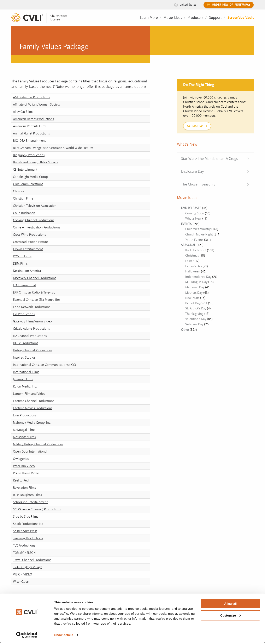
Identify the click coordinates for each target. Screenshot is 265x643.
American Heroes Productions (33, 119)
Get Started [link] (195, 125)
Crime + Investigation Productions (36, 227)
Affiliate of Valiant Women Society (36, 104)
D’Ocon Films (22, 256)
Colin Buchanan (24, 213)
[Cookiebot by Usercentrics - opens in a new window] (27, 635)
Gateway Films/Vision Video (32, 321)
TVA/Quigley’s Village (27, 567)
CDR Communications (28, 184)
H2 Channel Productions (30, 336)
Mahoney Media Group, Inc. (32, 423)
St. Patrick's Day (195, 308)
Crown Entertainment (28, 249)
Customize (228, 615)
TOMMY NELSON (24, 553)
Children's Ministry (198, 229)
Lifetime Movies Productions (32, 408)
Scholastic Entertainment (30, 502)
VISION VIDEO (22, 574)
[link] (42, 18)
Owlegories (21, 459)
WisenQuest (21, 582)
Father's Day (193, 266)
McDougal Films (24, 430)
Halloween (192, 271)
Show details (63, 635)
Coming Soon (194, 213)
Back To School (195, 250)
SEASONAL (188, 245)
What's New (193, 218)
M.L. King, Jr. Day (196, 282)
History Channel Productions (32, 350)
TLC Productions (24, 545)
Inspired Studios (24, 357)
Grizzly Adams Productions (31, 329)
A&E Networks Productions (31, 97)
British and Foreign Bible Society (35, 162)
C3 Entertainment (25, 170)
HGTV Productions (25, 343)
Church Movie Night (199, 234)
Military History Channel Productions (38, 444)
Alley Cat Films (23, 112)
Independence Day (198, 277)
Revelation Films (24, 488)
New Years (192, 298)
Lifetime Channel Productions (33, 401)
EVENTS (186, 224)
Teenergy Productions (28, 538)
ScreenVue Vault (241, 17)
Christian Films (23, 198)
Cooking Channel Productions (33, 220)
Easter (189, 261)
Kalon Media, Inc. (25, 386)
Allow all (230, 603)
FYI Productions (24, 314)
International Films (26, 372)
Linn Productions (24, 415)
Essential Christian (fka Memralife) (36, 300)
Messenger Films (24, 437)
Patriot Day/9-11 (196, 303)
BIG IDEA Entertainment (29, 141)
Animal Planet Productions (31, 133)
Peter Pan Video (24, 466)
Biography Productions (29, 155)
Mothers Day (193, 293)
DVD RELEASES (191, 208)
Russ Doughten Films (27, 495)
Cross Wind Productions (29, 235)
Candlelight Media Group (30, 177)
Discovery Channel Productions (34, 278)
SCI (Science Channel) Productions (37, 509)
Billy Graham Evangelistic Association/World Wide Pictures (53, 148)
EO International (24, 285)
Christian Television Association (35, 206)
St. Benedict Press (25, 531)
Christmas (192, 255)
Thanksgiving (194, 314)
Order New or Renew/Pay (231, 5)
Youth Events (194, 240)
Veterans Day (194, 324)
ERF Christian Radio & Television (35, 292)
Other (185, 330)
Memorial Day (194, 287)
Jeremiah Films (23, 379)
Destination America (27, 271)
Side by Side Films (25, 517)
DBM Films (20, 263)
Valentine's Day (195, 319)
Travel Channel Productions (32, 560)
